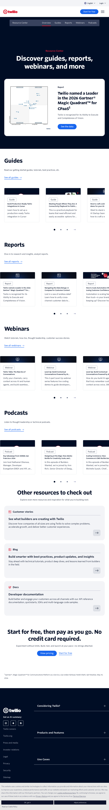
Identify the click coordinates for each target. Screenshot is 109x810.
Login (101, 3)
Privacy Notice (41, 796)
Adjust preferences (80, 802)
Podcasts (92, 23)
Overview (46, 23)
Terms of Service (79, 796)
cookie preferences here (66, 793)
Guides (58, 23)
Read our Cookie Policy (9, 806)
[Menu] (102, 11)
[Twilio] (10, 11)
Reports (68, 23)
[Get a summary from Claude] (20, 723)
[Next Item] (75, 229)
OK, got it (27, 802)
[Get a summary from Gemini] (13, 723)
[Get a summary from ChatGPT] (6, 723)
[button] (54, 229)
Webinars (80, 23)
